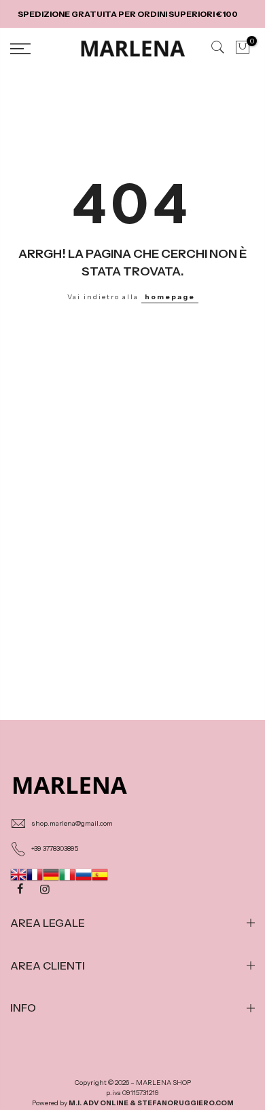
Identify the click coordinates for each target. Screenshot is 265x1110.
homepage (170, 296)
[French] (34, 873)
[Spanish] (100, 873)
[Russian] (83, 873)
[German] (51, 873)
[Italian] (67, 873)
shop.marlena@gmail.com (72, 823)
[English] (18, 873)
